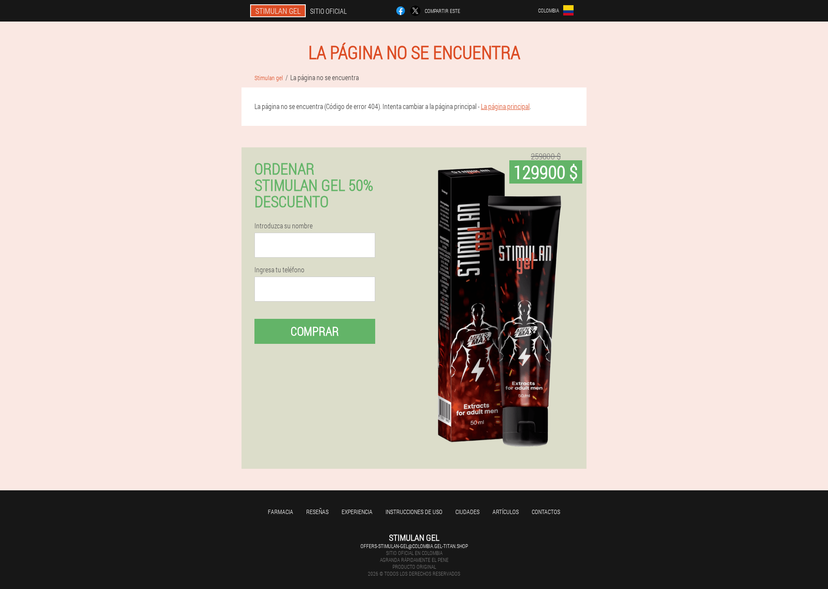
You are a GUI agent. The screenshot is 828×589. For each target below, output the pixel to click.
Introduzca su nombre (283, 225)
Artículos (505, 512)
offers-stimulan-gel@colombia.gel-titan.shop (414, 545)
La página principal (505, 106)
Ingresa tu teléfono (279, 269)
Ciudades (467, 512)
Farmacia (280, 512)
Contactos (546, 512)
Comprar (315, 331)
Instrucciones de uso (414, 512)
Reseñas (317, 512)
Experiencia (357, 512)
